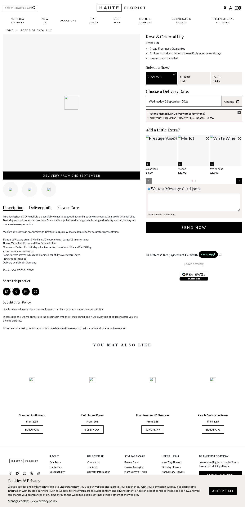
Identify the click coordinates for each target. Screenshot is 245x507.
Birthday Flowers (171, 467)
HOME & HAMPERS (145, 20)
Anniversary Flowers (173, 471)
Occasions (68, 20)
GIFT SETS (117, 20)
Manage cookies (18, 501)
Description (13, 207)
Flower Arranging (134, 467)
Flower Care (68, 207)
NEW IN (45, 20)
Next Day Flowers (17, 20)
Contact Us (93, 462)
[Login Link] (231, 8)
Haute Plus (56, 467)
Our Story (55, 462)
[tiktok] (38, 473)
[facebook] (10, 474)
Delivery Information (98, 471)
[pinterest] (31, 474)
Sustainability (57, 471)
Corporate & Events (181, 20)
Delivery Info (40, 207)
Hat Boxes (93, 20)
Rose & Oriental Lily (36, 30)
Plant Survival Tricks (135, 471)
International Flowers (223, 20)
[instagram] (24, 474)
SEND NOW (32, 429)
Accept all (223, 491)
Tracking (92, 467)
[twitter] (17, 474)
